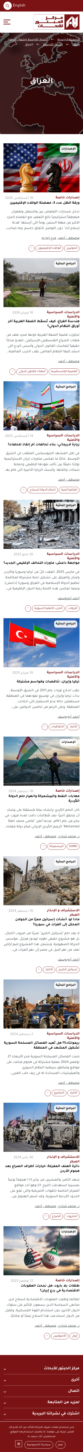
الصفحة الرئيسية (68, 39)
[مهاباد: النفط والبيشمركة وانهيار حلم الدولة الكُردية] (41, 761)
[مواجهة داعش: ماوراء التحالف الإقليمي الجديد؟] (41, 524)
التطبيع (59, 1093)
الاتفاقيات (57, 727)
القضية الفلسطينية (64, 371)
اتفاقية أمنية (69, 490)
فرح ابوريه (49, 238)
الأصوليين (59, 1336)
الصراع (56, 1216)
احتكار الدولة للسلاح (43, 490)
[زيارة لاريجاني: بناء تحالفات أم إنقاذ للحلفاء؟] (41, 405)
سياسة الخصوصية (38, 1444)
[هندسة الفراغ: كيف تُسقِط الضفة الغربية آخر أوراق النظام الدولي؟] (41, 282)
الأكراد (73, 727)
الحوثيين (71, 248)
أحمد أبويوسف (69, 599)
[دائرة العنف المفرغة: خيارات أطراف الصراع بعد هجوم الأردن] (41, 1127)
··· (31, 248)
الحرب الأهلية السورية (48, 608)
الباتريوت (71, 1216)
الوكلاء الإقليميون (49, 248)
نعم (60, 1444)
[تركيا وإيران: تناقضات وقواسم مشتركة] (41, 642)
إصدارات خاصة (68, 198)
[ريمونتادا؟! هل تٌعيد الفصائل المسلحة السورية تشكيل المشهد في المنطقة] (41, 1004)
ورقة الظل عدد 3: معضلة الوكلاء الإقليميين (45, 203)
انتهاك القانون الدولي (32, 371)
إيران (74, 1336)
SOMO (73, 846)
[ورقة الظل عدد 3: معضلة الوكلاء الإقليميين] (41, 167)
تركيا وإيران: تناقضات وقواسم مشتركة (48, 682)
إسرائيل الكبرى (67, 969)
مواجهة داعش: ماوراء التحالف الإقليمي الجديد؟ (41, 563)
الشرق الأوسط (53, 45)
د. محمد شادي (69, 837)
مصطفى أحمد (69, 238)
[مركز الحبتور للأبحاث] (56, 22)
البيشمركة (56, 846)
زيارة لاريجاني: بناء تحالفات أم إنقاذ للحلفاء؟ (44, 445)
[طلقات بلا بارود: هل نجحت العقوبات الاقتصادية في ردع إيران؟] (41, 1250)
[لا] (18, 1443)
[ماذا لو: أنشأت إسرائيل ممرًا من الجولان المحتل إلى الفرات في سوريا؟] (41, 880)
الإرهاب (72, 608)
